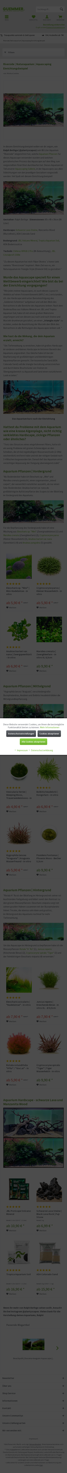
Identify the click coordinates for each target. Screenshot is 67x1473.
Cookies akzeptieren (49, 733)
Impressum (22, 750)
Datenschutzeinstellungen (21, 733)
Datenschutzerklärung (42, 750)
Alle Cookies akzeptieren (33, 741)
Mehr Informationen (49, 727)
